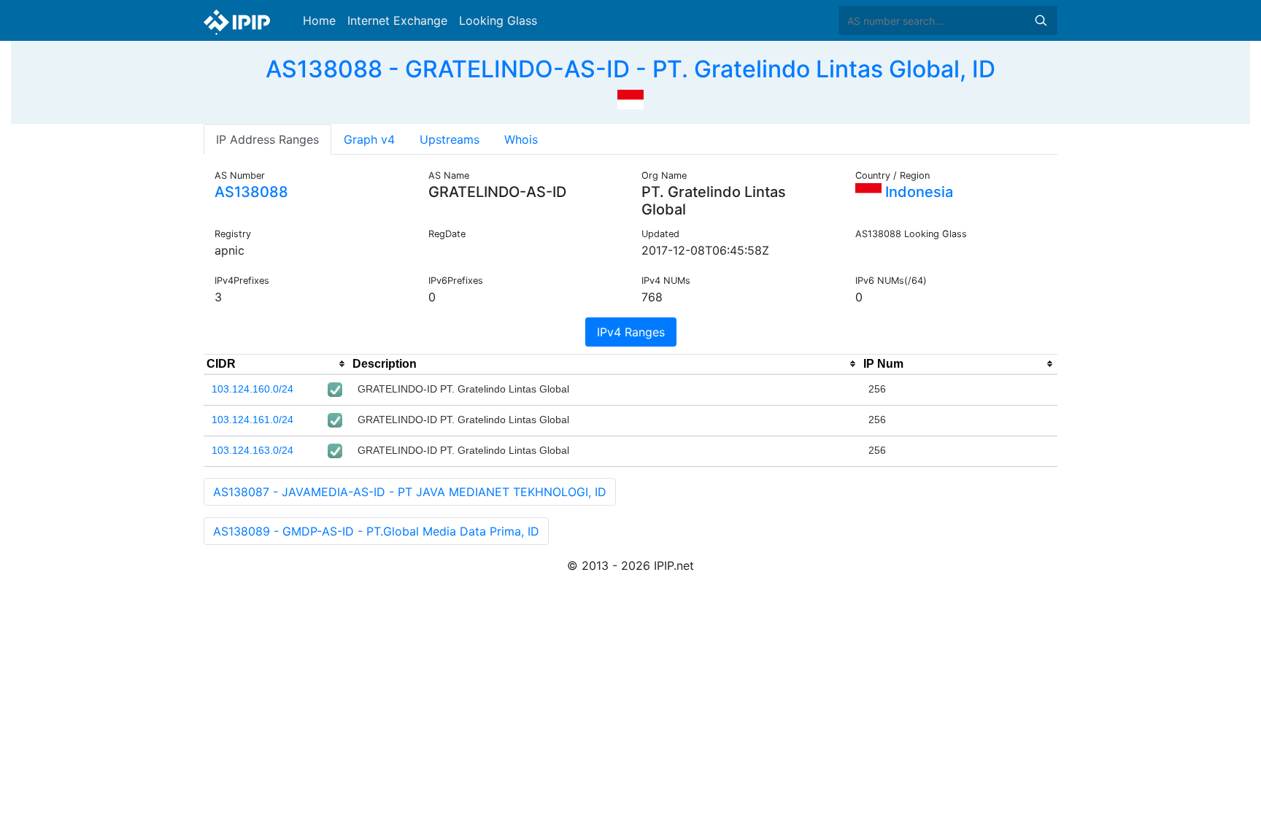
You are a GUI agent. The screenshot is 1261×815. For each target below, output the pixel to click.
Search (1041, 20)
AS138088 (251, 192)
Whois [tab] (521, 139)
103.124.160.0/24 (252, 389)
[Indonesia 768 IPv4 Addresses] (630, 97)
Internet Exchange (397, 20)
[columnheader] (277, 364)
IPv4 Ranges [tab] (631, 332)
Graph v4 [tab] (369, 139)
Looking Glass (498, 20)
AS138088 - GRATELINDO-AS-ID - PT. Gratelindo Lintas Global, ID (630, 69)
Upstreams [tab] (449, 139)
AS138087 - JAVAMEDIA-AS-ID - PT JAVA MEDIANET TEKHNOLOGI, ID (409, 491)
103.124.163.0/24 (252, 450)
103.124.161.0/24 (252, 419)
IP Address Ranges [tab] (267, 139)
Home (319, 20)
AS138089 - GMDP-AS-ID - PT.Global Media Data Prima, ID (376, 531)
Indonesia (917, 192)
